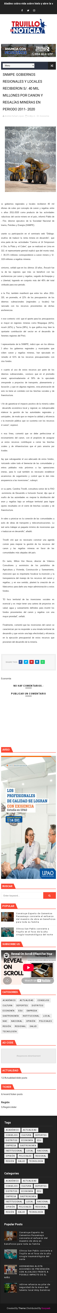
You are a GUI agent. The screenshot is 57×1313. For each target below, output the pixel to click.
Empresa (32, 1011)
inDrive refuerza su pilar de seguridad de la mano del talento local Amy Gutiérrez (34, 1287)
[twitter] (28, 10)
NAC (5, 1021)
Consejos (43, 1000)
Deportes (22, 1005)
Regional (20, 1026)
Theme (22, 1308)
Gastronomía (11, 1016)
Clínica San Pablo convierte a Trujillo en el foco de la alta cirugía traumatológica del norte (34, 932)
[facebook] (22, 10)
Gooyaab (45, 1308)
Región (7, 1026)
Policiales (45, 1021)
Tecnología (10, 1031)
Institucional (31, 1016)
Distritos (37, 1005)
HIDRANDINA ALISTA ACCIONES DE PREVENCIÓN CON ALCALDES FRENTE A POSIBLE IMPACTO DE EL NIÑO (27, 1272)
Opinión (30, 1021)
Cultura (8, 1005)
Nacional (16, 1021)
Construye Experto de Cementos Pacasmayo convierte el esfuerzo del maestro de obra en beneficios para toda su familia (26, 1238)
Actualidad (27, 1000)
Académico (9, 1000)
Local (46, 1016)
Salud (33, 1026)
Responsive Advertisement (29, 1056)
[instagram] (34, 10)
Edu (20, 1011)
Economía (44, 116)
